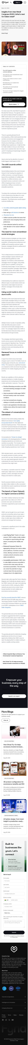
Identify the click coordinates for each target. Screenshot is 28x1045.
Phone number (7, 897)
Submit (14, 932)
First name (6, 878)
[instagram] (6, 1020)
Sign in (18, 2)
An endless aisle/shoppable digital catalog (15, 208)
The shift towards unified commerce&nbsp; (9, 71)
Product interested (8, 910)
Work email (6, 891)
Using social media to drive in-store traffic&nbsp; (12, 79)
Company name (7, 904)
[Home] (5, 2)
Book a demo (13, 104)
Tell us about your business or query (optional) (12, 917)
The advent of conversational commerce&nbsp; (10, 87)
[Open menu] (11, 2)
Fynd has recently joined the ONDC (11, 597)
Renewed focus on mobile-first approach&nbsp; (11, 83)
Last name (6, 884)
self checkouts (15, 212)
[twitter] (9, 1020)
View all (6, 720)
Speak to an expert (14, 696)
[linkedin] (3, 1020)
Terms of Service (20, 935)
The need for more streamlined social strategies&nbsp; (12, 75)
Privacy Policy (15, 937)
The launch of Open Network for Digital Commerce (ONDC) (13, 91)
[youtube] (13, 1020)
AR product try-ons (9, 215)
